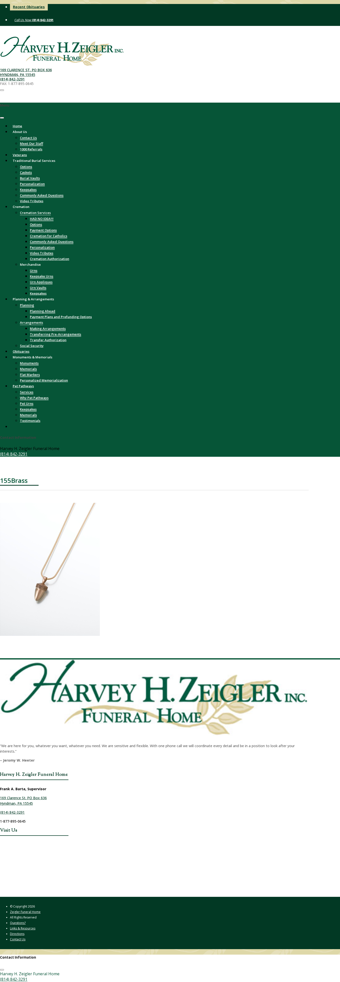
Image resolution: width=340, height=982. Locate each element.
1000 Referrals (31, 149)
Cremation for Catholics (48, 236)
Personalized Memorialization (44, 380)
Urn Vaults (38, 287)
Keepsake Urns (41, 276)
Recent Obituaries (29, 6)
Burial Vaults (30, 178)
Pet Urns (26, 403)
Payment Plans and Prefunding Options (61, 317)
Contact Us (28, 137)
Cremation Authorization (49, 259)
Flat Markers (30, 374)
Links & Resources (22, 928)
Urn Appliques (41, 282)
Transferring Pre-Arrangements (55, 334)
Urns (33, 270)
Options (26, 166)
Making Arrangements (48, 328)
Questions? (18, 923)
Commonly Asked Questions (41, 195)
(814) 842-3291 (42, 20)
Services (26, 392)
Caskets (26, 172)
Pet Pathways (23, 386)
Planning (27, 305)
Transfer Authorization (48, 340)
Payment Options (43, 230)
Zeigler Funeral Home (25, 912)
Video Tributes (41, 253)
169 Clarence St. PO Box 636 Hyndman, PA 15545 (26, 72)
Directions (17, 934)
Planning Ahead (42, 311)
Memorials (28, 369)
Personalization (32, 184)
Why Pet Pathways (34, 397)
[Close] (2, 118)
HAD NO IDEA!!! (42, 218)
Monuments (29, 363)
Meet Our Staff (31, 143)
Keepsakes (28, 189)
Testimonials (30, 420)
